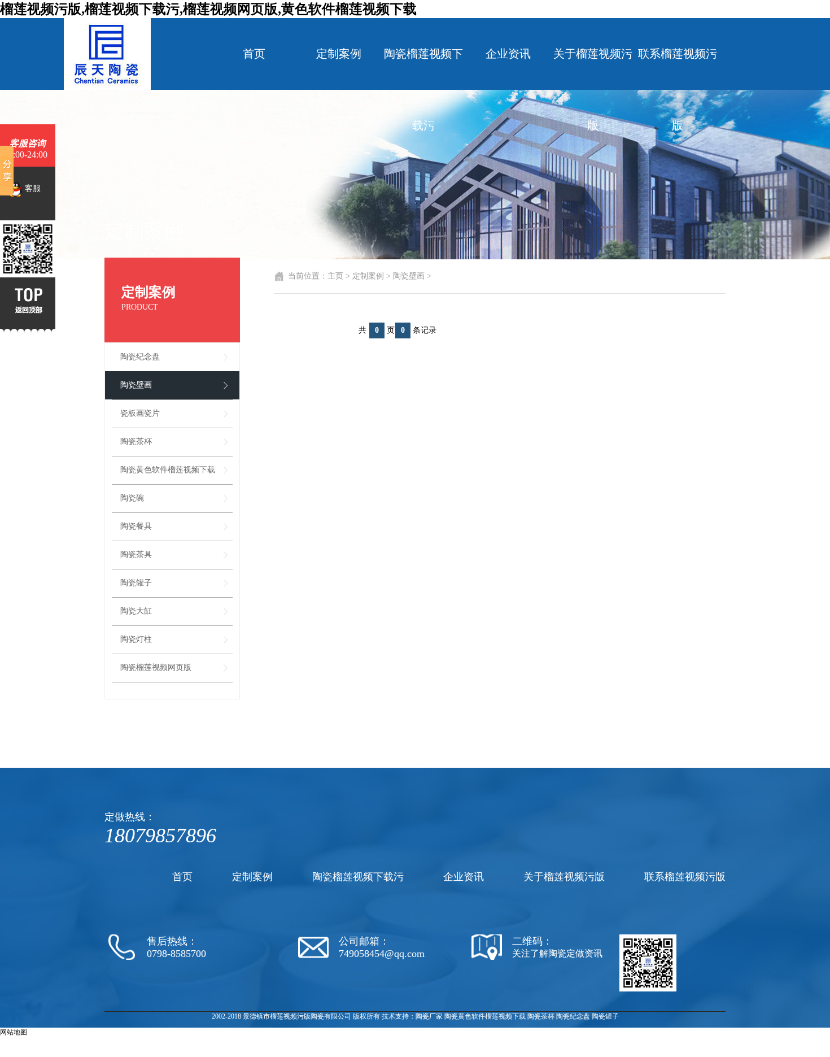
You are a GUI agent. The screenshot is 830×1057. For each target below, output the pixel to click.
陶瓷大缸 (136, 611)
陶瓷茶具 (136, 554)
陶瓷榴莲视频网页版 (155, 667)
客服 (32, 188)
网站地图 (13, 1032)
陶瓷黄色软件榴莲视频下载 (167, 470)
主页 (335, 276)
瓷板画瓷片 (140, 413)
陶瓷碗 (132, 498)
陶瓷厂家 (429, 1016)
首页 (254, 53)
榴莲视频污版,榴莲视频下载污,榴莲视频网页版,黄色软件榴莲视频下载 (208, 9)
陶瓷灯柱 (136, 639)
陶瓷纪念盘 (140, 357)
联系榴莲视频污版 (677, 89)
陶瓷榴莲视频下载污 (423, 89)
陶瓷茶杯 (136, 441)
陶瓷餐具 (136, 526)
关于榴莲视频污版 (592, 89)
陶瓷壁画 (136, 385)
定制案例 (338, 53)
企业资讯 (508, 53)
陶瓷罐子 (136, 582)
